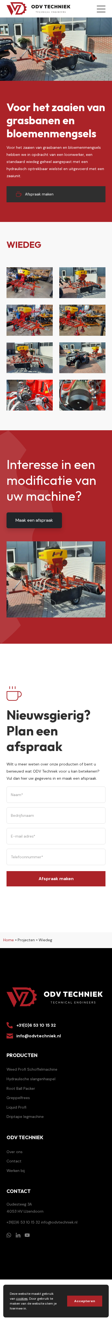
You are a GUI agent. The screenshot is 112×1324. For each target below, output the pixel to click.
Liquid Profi (16, 1107)
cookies (22, 1298)
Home (8, 939)
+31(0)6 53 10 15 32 (36, 1025)
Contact (14, 1161)
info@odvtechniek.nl (38, 1036)
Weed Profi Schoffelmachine (32, 1069)
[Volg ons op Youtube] (27, 1235)
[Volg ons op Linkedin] (18, 1235)
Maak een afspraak (34, 520)
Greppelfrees (18, 1097)
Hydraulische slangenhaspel (31, 1078)
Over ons (15, 1151)
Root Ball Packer (21, 1088)
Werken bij (16, 1170)
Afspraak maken (39, 194)
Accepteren (84, 1301)
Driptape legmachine (25, 1116)
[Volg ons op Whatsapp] (9, 1235)
